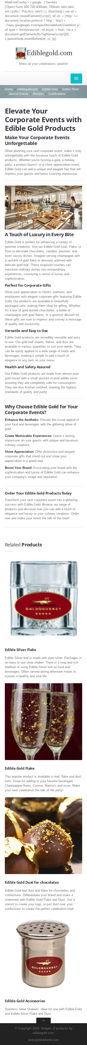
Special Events (18, 94)
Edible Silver (70, 89)
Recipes (38, 94)
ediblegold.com (27, 89)
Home (9, 89)
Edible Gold (50, 89)
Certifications (56, 94)
